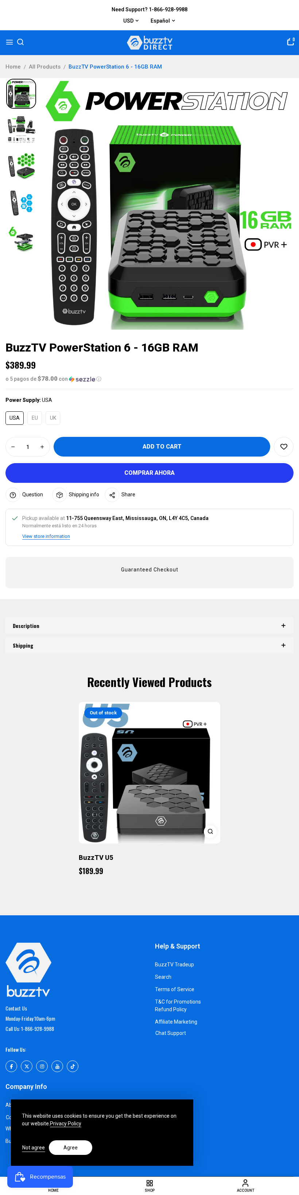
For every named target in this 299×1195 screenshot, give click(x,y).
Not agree (33, 1148)
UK (53, 418)
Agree (70, 1148)
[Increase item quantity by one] (42, 447)
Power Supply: (28, 400)
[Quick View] (210, 831)
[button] (149, 379)
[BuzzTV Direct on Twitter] (26, 1066)
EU (35, 418)
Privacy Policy (65, 1123)
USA (14, 418)
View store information (46, 536)
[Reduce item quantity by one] (13, 447)
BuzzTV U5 (96, 857)
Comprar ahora (149, 472)
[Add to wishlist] (284, 447)
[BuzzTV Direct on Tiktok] (72, 1066)
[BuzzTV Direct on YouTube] (57, 1066)
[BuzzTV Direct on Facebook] (11, 1066)
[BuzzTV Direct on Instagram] (42, 1066)
